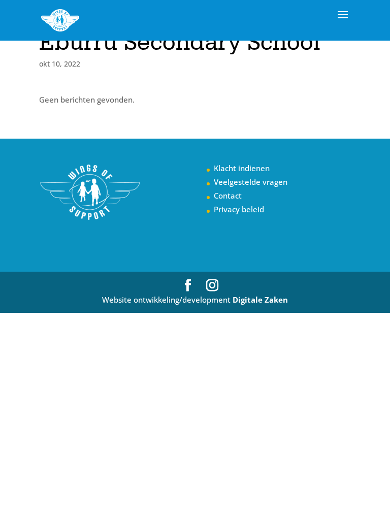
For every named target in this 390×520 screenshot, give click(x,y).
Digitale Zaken (260, 300)
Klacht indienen (242, 168)
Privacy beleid (239, 209)
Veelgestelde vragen (250, 182)
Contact (228, 195)
